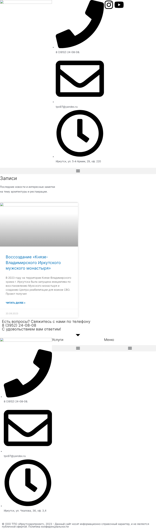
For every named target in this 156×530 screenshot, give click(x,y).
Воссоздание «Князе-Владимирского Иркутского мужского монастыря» (33, 263)
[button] (78, 171)
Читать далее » (15, 302)
